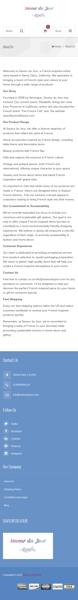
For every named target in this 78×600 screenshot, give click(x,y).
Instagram (16, 453)
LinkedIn (15, 438)
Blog (6, 505)
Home (58, 46)
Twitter (14, 424)
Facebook (16, 431)
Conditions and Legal (15, 497)
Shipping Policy (12, 489)
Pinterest (16, 446)
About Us (9, 481)
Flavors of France (32, 575)
